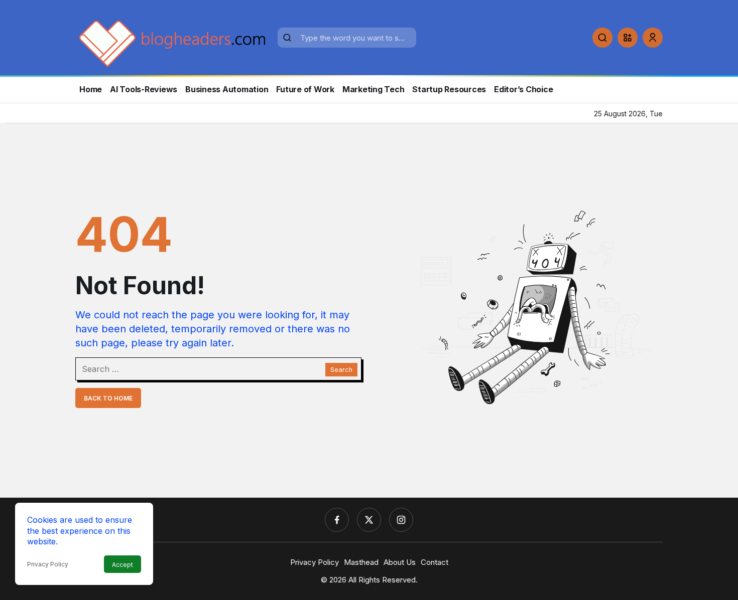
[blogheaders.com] (172, 42)
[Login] (653, 38)
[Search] (602, 38)
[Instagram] (401, 520)
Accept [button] (122, 564)
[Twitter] (369, 520)
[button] (628, 38)
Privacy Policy (47, 564)
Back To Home (108, 398)
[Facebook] (337, 520)
